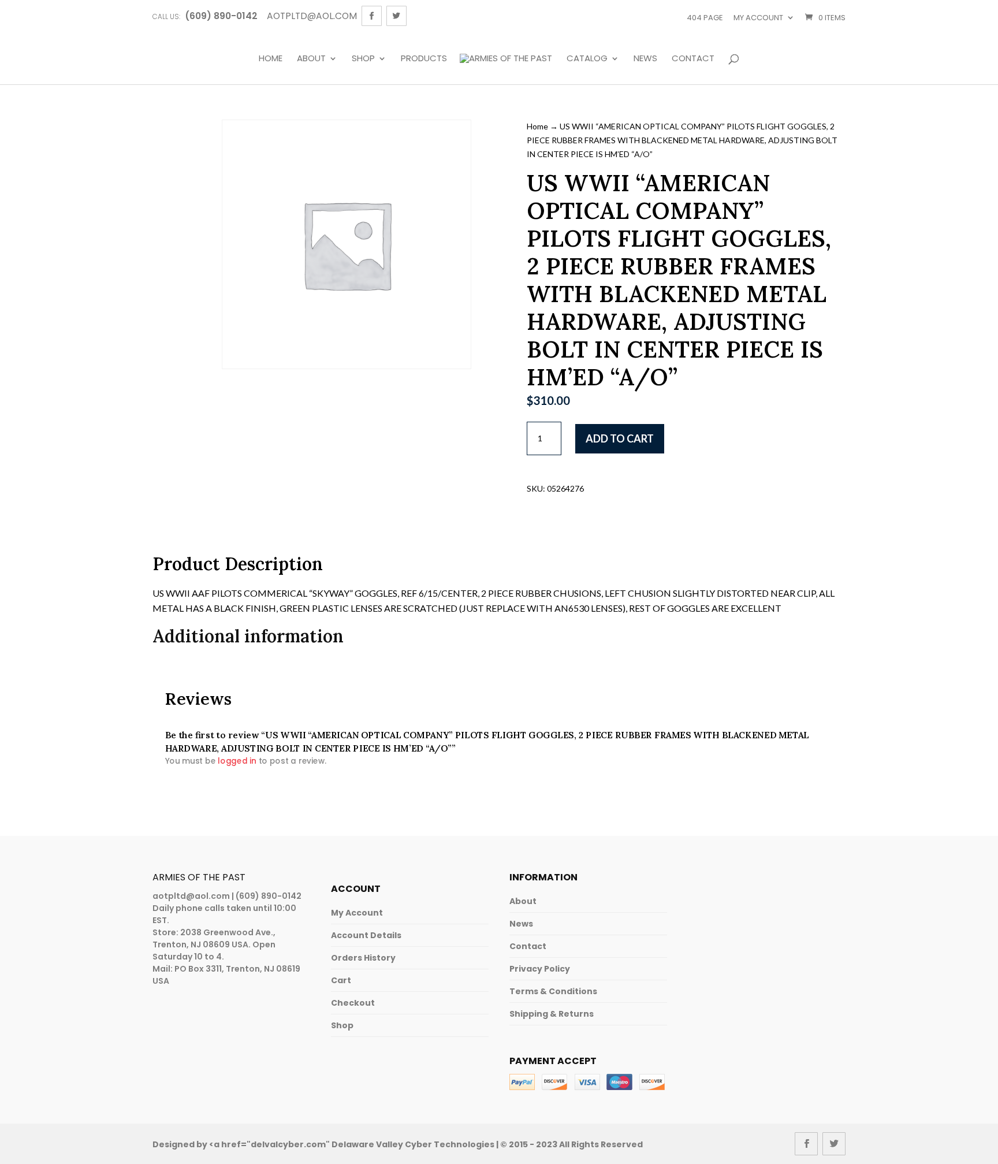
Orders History (363, 958)
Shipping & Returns (551, 1014)
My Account (357, 912)
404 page (705, 17)
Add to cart (620, 438)
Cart (341, 980)
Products (424, 59)
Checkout (353, 1003)
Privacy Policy (539, 969)
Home (270, 59)
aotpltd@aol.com (191, 896)
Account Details (366, 935)
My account (758, 17)
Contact (693, 59)
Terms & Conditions (553, 991)
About (311, 59)
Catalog (587, 59)
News (645, 59)
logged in (237, 761)
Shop (363, 59)
